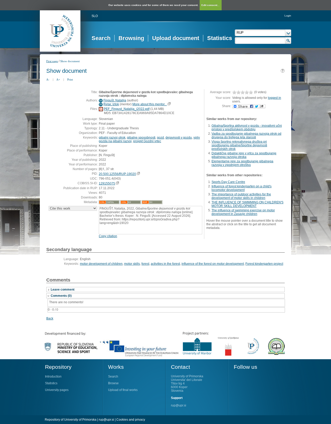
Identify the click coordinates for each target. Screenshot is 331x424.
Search (101, 38)
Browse (113, 383)
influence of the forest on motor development (213, 264)
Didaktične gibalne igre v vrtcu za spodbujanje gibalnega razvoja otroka (244, 155)
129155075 (107, 183)
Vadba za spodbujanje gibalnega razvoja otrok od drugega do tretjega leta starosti (246, 135)
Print (70, 79)
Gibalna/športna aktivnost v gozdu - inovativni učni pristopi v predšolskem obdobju (247, 127)
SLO (95, 16)
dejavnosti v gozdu (179, 137)
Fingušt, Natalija (114, 100)
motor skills (132, 264)
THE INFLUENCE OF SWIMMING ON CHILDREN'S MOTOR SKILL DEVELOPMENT (247, 204)
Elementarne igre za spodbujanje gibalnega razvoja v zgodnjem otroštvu (242, 163)
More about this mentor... (149, 104)
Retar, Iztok (111, 104)
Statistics (219, 38)
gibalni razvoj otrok (112, 137)
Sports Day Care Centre (228, 182)
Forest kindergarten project (264, 264)
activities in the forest (165, 264)
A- (47, 79)
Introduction (53, 376)
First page (52, 61)
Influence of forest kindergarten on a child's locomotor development (242, 188)
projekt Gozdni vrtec (147, 141)
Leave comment (62, 289)
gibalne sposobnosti (141, 137)
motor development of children (101, 264)
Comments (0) (61, 296)
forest (145, 264)
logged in (274, 98)
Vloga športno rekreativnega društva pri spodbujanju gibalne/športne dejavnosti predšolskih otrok (239, 145)
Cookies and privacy (130, 419)
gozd (160, 137)
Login (287, 15)
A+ (58, 79)
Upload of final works (123, 390)
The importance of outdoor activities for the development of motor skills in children (241, 196)
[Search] (288, 40)
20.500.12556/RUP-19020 (117, 174)
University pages (57, 390)
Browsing (131, 38)
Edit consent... (210, 5)
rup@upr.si (178, 405)
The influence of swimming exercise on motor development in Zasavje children (243, 212)
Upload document (175, 38)
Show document (70, 61)
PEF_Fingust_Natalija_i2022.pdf (126, 109)
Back (49, 318)
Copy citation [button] (108, 236)
